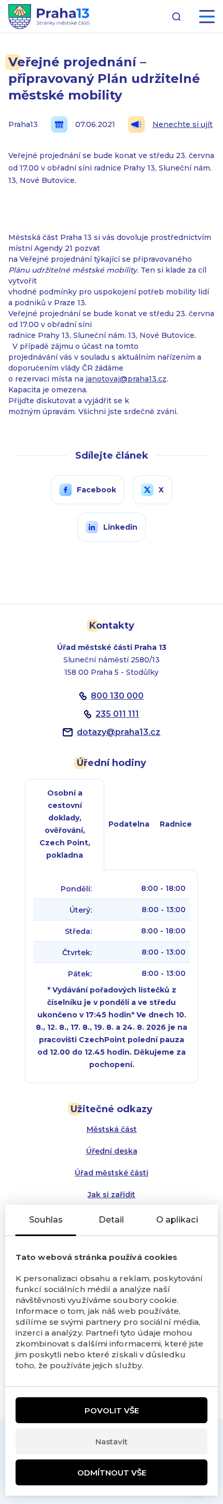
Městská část (112, 1129)
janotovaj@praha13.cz (126, 379)
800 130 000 (117, 696)
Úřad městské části (111, 1172)
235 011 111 (117, 714)
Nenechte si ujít (182, 124)
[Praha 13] (48, 16)
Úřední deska (111, 1151)
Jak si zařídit (111, 1194)
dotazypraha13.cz (118, 732)
